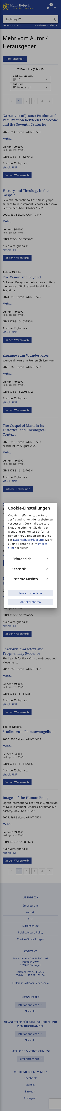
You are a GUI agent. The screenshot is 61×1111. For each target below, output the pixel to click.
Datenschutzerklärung (28, 540)
